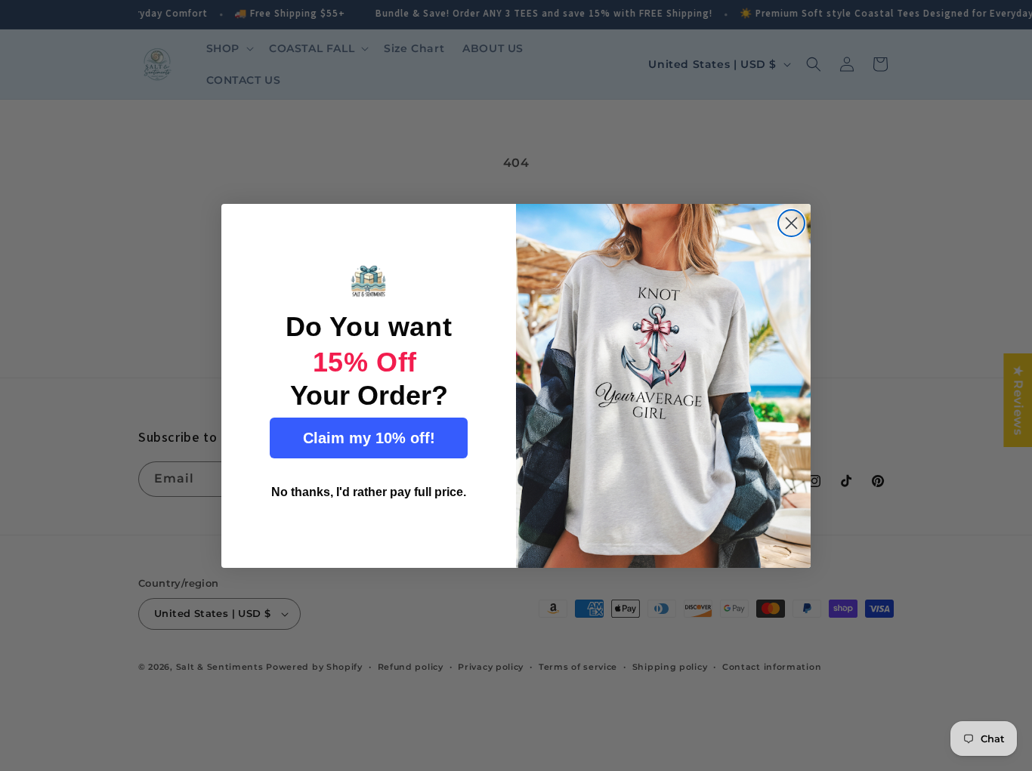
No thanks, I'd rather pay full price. (368, 492)
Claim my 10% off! (369, 438)
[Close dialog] (791, 223)
